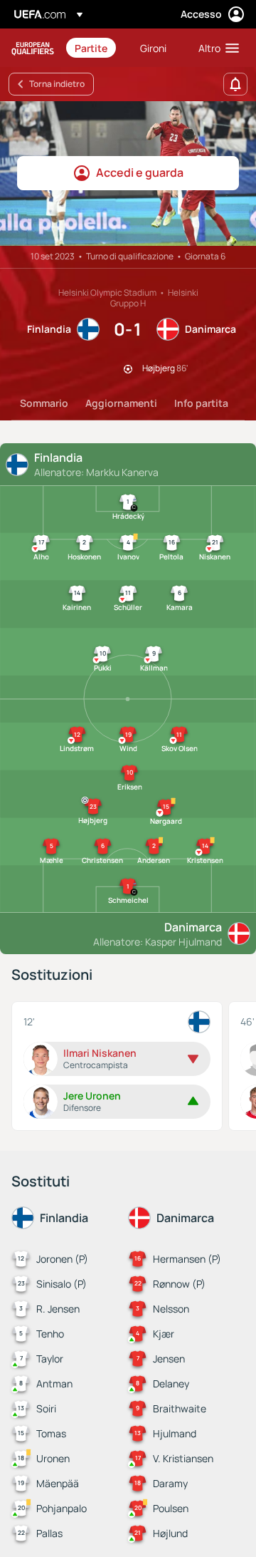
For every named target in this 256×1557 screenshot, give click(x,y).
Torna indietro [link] (57, 84)
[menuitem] (95, 47)
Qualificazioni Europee (32, 48)
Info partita (201, 403)
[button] (215, 47)
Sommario (44, 403)
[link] (91, 47)
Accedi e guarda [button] (139, 172)
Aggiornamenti (121, 403)
